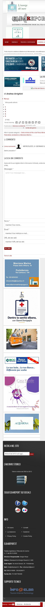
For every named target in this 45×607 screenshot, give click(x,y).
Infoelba (13, 600)
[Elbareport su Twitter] (25, 503)
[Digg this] (23, 122)
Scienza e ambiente (19, 126)
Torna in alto (8, 256)
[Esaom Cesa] (31, 80)
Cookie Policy (27, 536)
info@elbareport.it (13, 567)
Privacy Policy (11, 536)
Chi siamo (10, 527)
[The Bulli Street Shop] (22, 339)
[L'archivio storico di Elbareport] (22, 480)
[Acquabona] (22, 423)
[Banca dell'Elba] (22, 363)
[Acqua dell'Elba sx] (17, 6)
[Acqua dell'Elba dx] (17, 33)
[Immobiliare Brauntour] (22, 273)
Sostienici (26, 532)
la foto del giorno (31, 128)
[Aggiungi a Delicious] (20, 122)
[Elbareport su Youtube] (18, 510)
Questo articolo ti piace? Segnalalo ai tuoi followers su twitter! (39, 122)
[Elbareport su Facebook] (18, 503)
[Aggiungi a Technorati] (29, 122)
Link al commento (10, 146)
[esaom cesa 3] (12, 82)
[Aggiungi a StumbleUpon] (26, 122)
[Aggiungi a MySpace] (36, 122)
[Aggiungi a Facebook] (16, 122)
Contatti (25, 527)
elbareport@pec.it (28, 567)
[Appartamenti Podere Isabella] (22, 393)
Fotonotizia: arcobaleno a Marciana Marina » (18, 135)
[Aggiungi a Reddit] (33, 122)
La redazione (11, 532)
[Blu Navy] (21, 63)
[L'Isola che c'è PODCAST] (22, 307)
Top (4, 598)
